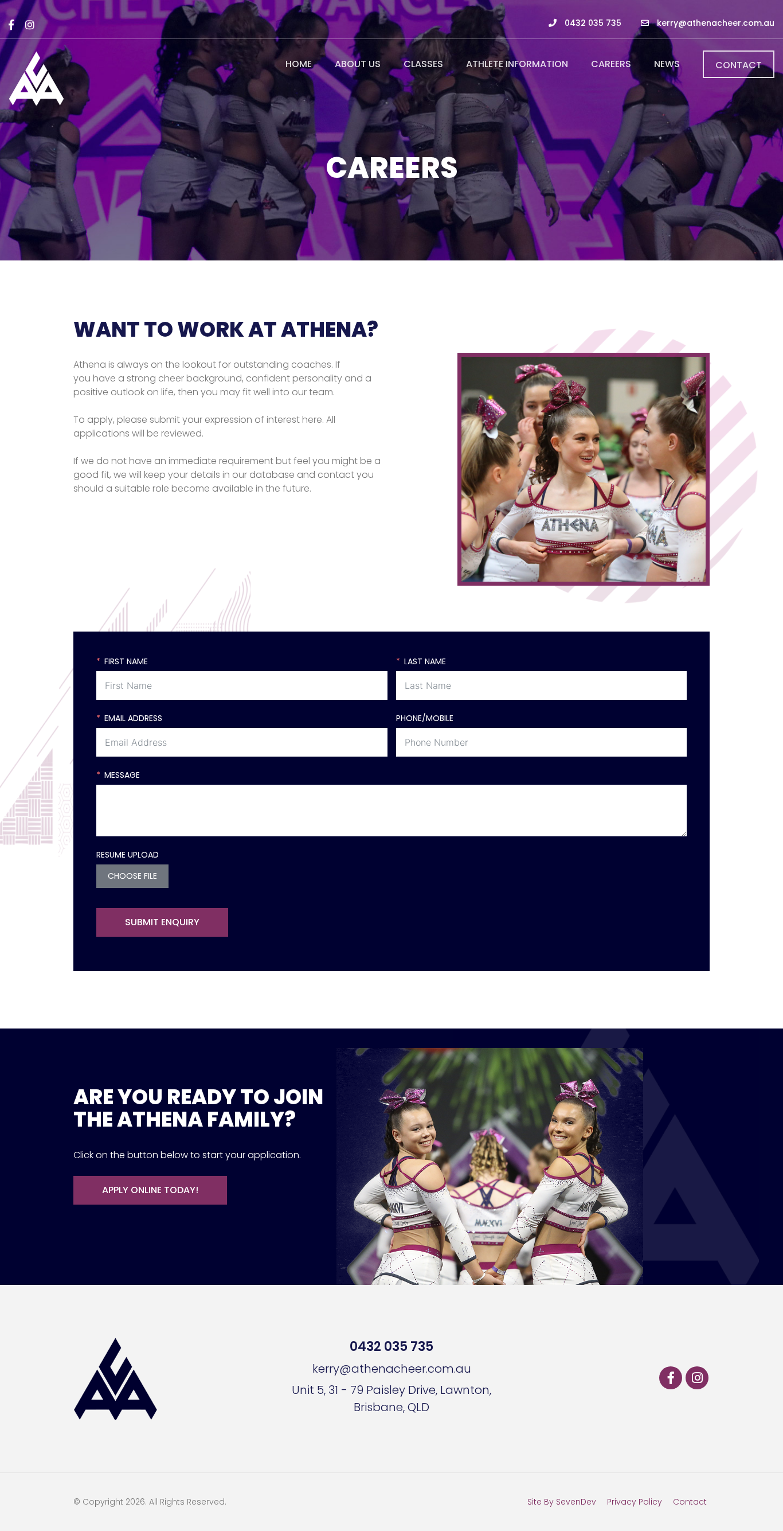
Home (298, 64)
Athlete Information (517, 64)
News (667, 64)
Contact (738, 65)
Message (122, 775)
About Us (358, 64)
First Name (126, 661)
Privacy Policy (634, 1501)
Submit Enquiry (162, 922)
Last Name (425, 661)
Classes (423, 64)
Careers (611, 64)
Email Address (133, 718)
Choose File (132, 876)
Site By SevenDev (561, 1501)
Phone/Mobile (424, 718)
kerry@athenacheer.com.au (714, 23)
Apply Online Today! (150, 1190)
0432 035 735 (591, 23)
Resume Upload (127, 854)
